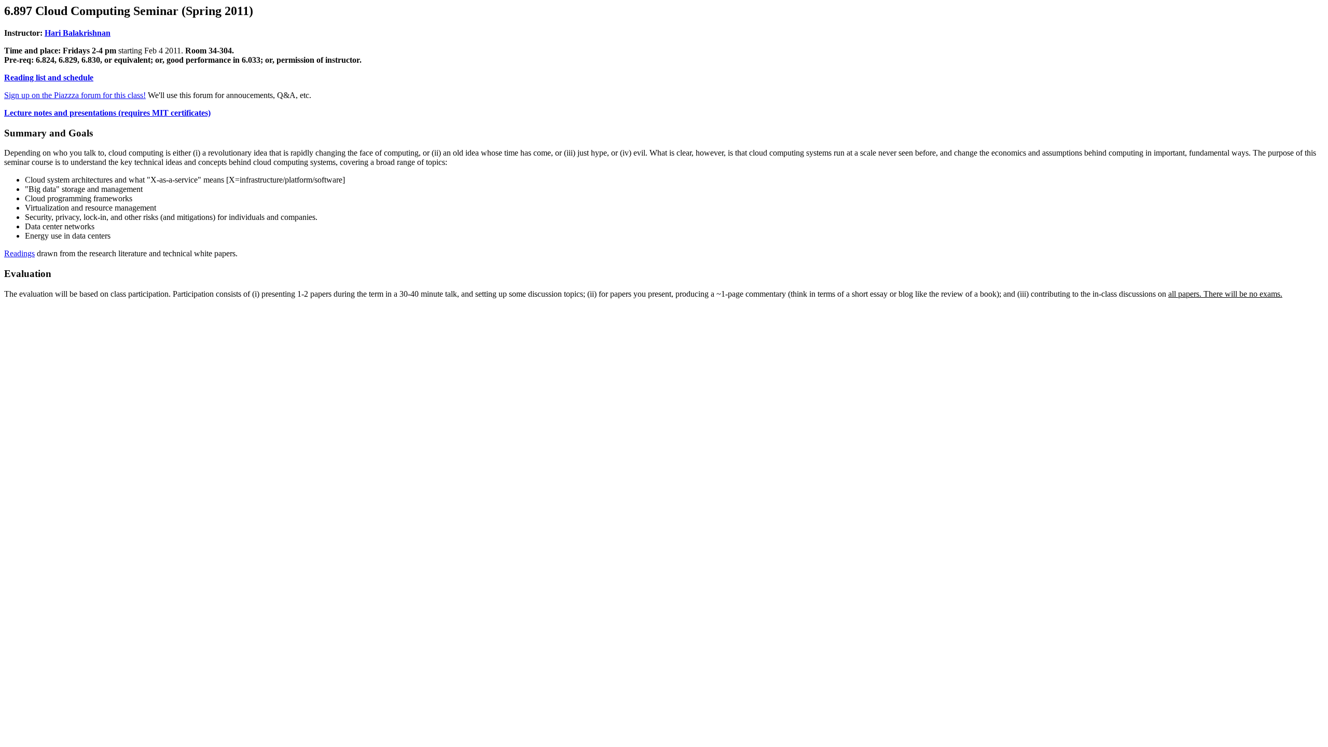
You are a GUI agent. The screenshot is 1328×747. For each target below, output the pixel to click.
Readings (19, 253)
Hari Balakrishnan (77, 33)
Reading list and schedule (48, 77)
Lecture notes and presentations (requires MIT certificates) (107, 112)
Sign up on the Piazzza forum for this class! (75, 95)
